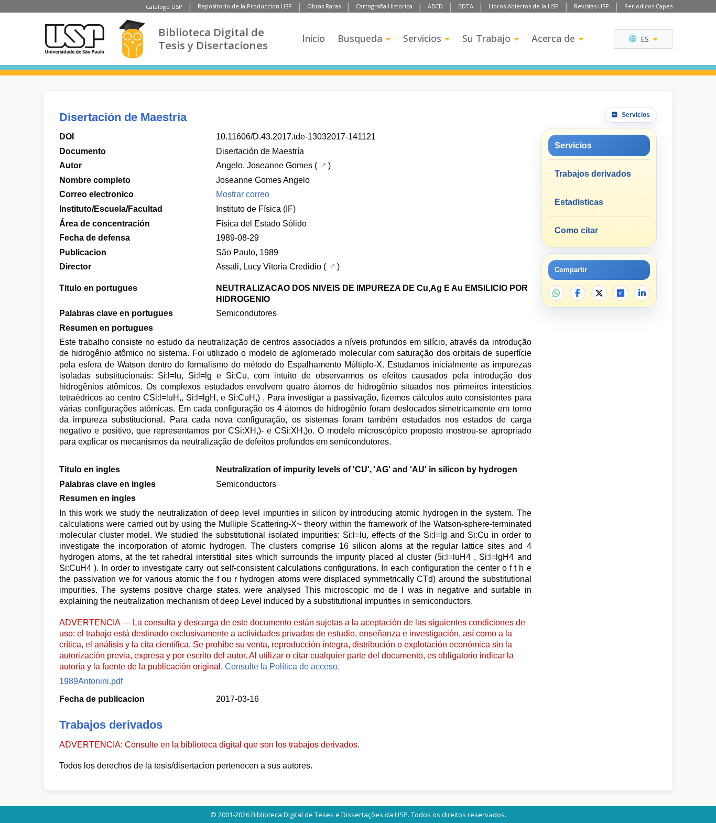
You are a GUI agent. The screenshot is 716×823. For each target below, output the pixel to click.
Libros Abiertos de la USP (524, 6)
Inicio (313, 38)
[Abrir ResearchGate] (620, 293)
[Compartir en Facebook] (577, 293)
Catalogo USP (164, 6)
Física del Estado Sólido (261, 223)
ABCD (435, 6)
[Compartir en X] (599, 293)
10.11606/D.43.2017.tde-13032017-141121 (296, 136)
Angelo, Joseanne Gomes (264, 165)
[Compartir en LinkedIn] (642, 293)
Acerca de (553, 38)
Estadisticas (579, 202)
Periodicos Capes (648, 6)
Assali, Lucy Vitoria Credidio (268, 266)
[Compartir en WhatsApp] (556, 293)
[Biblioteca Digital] (131, 39)
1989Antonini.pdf (91, 681)
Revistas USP (591, 6)
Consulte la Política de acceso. (282, 666)
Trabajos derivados (593, 173)
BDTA (465, 6)
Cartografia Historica (384, 6)
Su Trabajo (486, 38)
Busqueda (360, 38)
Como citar (576, 230)
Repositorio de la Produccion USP (245, 6)
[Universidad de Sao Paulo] (74, 39)
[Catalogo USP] (322, 164)
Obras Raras (324, 6)
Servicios (422, 38)
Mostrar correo (242, 194)
